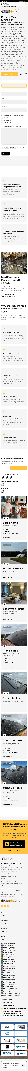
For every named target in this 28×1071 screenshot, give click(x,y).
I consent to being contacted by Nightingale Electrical (14, 148)
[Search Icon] (2, 484)
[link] (9, 74)
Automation (7, 122)
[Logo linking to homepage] (4, 4)
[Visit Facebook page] (2, 906)
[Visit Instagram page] (8, 906)
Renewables (7, 120)
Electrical (6, 118)
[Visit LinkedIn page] (5, 906)
